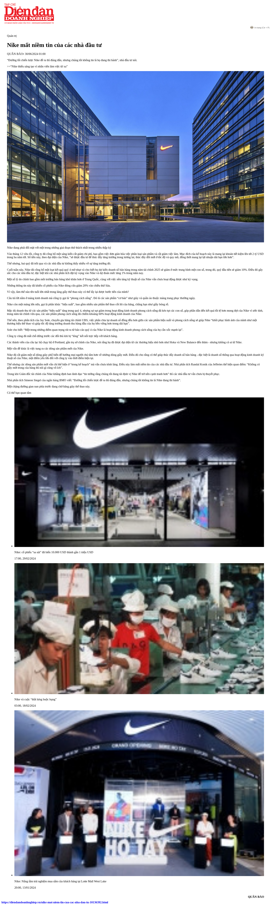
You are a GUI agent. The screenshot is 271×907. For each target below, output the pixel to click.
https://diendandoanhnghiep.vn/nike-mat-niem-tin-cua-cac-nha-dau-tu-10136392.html (54, 902)
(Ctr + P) (262, 28)
